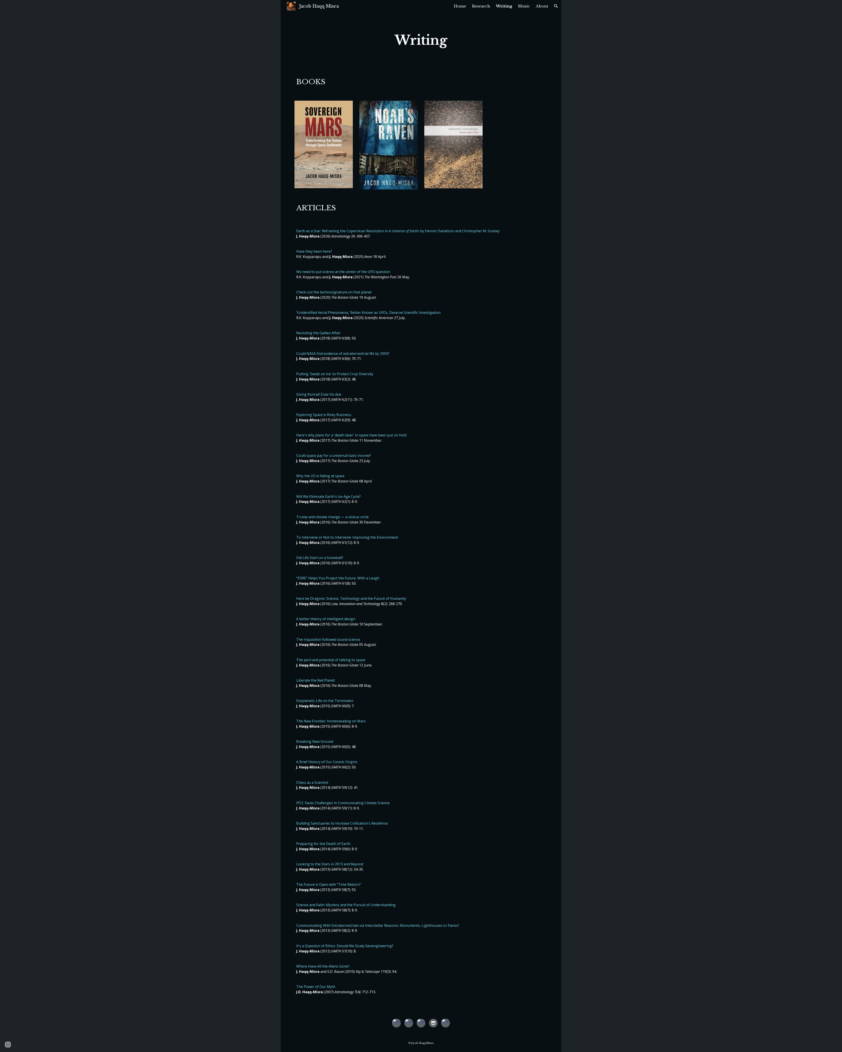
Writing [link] (504, 6)
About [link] (542, 6)
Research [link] (481, 6)
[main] (421, 40)
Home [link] (460, 6)
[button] (556, 6)
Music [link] (524, 6)
